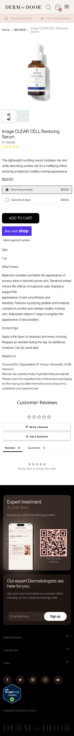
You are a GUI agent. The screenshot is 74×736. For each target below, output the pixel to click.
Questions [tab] (34, 448)
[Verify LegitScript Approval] (12, 702)
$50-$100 (20, 30)
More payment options (17, 240)
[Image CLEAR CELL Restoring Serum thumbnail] (8, 116)
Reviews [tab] (10, 448)
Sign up (55, 616)
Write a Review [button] (38, 427)
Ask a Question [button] (39, 436)
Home (6, 30)
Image (10, 142)
